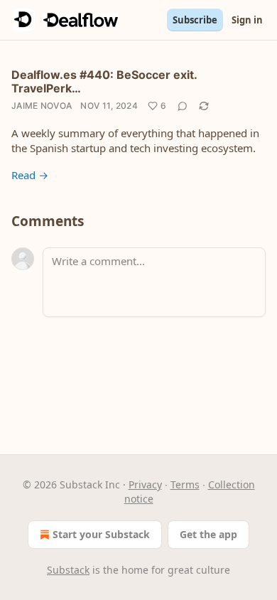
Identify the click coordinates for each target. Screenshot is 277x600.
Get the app (208, 534)
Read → (29, 175)
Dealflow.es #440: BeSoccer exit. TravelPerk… (104, 81)
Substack (68, 570)
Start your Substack (101, 534)
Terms (185, 484)
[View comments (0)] (182, 105)
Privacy (145, 484)
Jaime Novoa (41, 105)
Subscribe (195, 20)
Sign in (247, 20)
